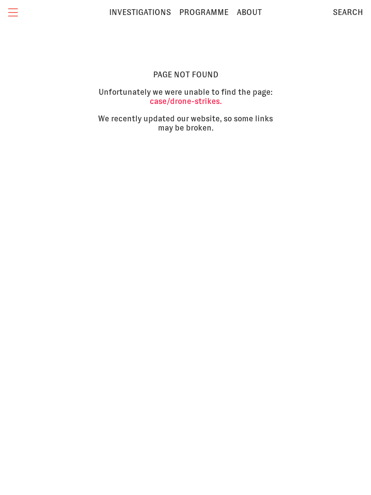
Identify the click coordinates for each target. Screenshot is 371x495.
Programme (203, 12)
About (249, 12)
